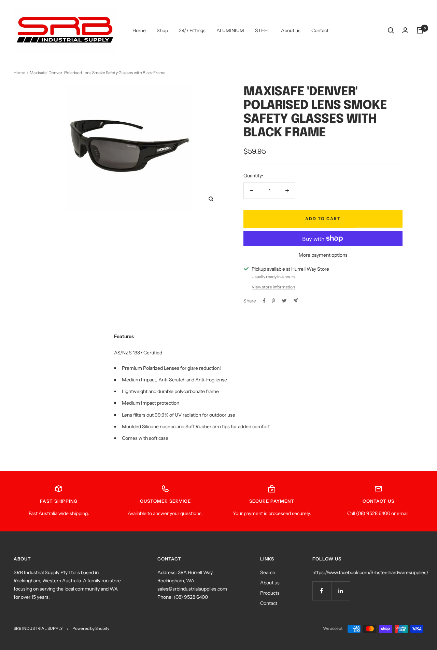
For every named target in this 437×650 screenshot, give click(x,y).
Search (267, 572)
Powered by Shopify (90, 628)
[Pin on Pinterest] (273, 300)
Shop (162, 30)
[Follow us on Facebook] (321, 590)
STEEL (262, 30)
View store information (273, 286)
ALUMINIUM (230, 30)
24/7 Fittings (192, 30)
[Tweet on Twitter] (284, 300)
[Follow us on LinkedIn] (340, 590)
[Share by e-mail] (295, 300)
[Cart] (420, 30)
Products (270, 593)
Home (139, 30)
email (402, 513)
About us (290, 30)
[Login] (405, 30)
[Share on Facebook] (264, 300)
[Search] (391, 30)
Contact (319, 30)
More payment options (323, 255)
